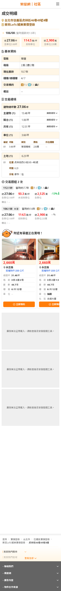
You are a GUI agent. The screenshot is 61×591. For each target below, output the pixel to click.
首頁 (4, 539)
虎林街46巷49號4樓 (39, 542)
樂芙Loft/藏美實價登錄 (20, 24)
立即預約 (20, 304)
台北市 (26, 539)
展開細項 (51, 113)
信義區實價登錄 (42, 539)
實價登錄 (15, 539)
